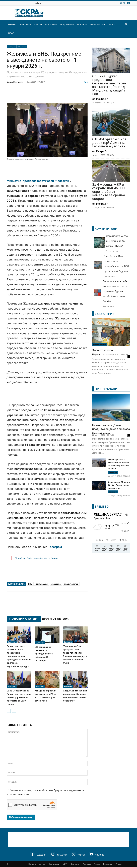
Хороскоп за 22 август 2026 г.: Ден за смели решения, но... (119, 485)
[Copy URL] (101, 603)
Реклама (87, 863)
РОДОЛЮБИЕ (67, 24)
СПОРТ (111, 24)
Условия (75, 863)
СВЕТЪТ (38, 24)
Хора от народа (102, 350)
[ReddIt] (51, 94)
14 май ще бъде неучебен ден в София (36, 558)
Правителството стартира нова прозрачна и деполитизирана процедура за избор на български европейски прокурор (19, 656)
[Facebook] (116, 3)
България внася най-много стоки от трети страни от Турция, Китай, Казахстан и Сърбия (115, 291)
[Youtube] (128, 3)
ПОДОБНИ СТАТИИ (23, 618)
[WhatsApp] (68, 94)
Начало (32, 863)
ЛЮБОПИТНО (97, 24)
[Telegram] (85, 94)
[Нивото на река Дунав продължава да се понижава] (111, 407)
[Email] (59, 94)
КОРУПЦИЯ (51, 24)
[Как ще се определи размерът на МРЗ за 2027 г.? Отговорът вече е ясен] (47, 679)
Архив (97, 863)
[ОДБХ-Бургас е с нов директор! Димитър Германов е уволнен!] (111, 122)
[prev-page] (9, 711)
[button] (126, 24)
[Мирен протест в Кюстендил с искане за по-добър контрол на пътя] (99, 462)
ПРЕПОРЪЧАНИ (106, 389)
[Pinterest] (93, 603)
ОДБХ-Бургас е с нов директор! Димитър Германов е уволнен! (109, 143)
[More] (110, 603)
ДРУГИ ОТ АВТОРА (55, 618)
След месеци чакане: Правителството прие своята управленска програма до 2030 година (19, 697)
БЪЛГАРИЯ (25, 24)
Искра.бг (96, 354)
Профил (37, 3)
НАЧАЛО (12, 24)
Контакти (107, 863)
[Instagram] (120, 3)
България (12, 47)
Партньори (53, 863)
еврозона (56, 583)
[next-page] (14, 711)
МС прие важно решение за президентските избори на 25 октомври (44, 654)
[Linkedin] (43, 94)
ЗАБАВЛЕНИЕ (104, 314)
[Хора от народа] (111, 332)
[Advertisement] (47, 170)
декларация (42, 583)
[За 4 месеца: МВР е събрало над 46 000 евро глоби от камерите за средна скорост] (111, 171)
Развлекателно (99, 344)
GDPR (65, 863)
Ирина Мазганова (15, 82)
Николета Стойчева (101, 433)
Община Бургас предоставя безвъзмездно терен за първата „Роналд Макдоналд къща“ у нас (109, 85)
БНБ (30, 583)
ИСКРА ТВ (82, 24)
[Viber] (76, 94)
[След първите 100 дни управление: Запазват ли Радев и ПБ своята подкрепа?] (75, 679)
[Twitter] (124, 3)
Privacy (119, 863)
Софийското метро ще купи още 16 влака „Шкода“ (117, 241)
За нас (42, 863)
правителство (71, 583)
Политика (22, 47)
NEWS (11, 33)
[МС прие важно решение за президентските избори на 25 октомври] (47, 635)
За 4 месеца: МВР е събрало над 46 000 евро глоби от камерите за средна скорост (108, 192)
